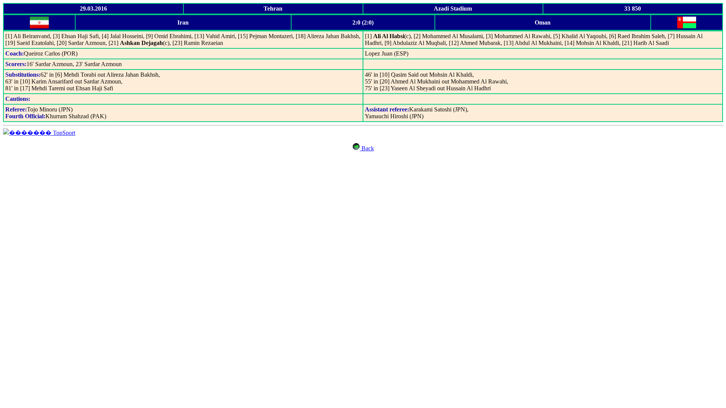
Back (367, 148)
